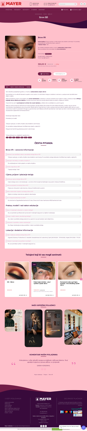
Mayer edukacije (38, 14)
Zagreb (25, 137)
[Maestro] (71, 411)
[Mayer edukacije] (43, 400)
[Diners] (77, 415)
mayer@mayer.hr (51, 4)
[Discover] (80, 411)
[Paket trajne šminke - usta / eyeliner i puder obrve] (43, 271)
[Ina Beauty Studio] (34, 328)
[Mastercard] (66, 411)
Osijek (10, 137)
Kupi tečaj (45, 74)
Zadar (14, 137)
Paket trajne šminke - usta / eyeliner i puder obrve (42, 282)
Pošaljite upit (48, 53)
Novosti (26, 9)
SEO (81, 425)
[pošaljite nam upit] (45, 4)
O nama (34, 9)
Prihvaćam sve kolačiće (57, 429)
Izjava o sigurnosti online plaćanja (12, 409)
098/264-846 (35, 4)
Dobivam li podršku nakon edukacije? (19, 222)
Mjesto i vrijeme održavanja (17, 87)
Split (7, 137)
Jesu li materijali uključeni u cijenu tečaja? (20, 210)
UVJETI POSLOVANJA (13, 399)
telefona (62, 182)
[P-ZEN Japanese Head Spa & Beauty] (53, 324)
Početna (9, 9)
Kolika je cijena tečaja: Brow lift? (17, 179)
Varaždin (30, 137)
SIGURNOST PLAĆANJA (73, 399)
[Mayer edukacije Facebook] (81, 4)
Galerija (28, 87)
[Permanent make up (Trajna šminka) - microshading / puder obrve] (70, 271)
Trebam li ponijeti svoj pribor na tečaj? (19, 241)
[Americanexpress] (62, 411)
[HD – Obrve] (17, 271)
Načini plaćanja (8, 406)
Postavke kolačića (66, 429)
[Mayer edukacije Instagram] (84, 4)
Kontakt (42, 9)
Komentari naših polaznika (43, 355)
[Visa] (75, 411)
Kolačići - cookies (8, 412)
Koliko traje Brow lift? (13, 167)
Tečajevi (17, 9)
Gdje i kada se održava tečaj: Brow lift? (18, 235)
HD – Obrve (10, 282)
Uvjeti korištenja (8, 405)
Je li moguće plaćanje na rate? (16, 197)
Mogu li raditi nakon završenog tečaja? (19, 216)
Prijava (65, 9)
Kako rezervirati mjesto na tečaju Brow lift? (20, 191)
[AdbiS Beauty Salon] (14, 321)
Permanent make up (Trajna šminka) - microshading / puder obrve (70, 283)
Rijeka (22, 137)
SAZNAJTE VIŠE (22, 295)
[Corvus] (76, 408)
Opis (7, 87)
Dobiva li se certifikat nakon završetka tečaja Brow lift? (24, 154)
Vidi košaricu (59, 74)
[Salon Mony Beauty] (73, 327)
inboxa (57, 182)
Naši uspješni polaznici (43, 305)
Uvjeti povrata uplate (9, 402)
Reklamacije (7, 403)
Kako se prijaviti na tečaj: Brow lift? (17, 185)
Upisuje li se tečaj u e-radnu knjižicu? (18, 160)
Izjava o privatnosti (9, 411)
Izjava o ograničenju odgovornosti (12, 408)
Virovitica (18, 137)
